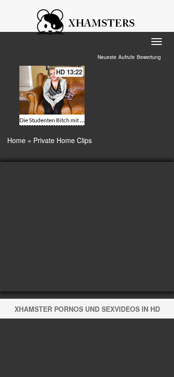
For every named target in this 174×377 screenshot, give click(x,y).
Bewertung (149, 57)
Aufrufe (126, 57)
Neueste (107, 57)
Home (16, 140)
